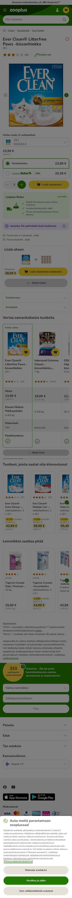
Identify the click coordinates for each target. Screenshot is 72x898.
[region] (36, 857)
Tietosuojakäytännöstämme (18, 861)
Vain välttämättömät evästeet (36, 891)
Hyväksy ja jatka (36, 880)
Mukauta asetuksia (36, 870)
